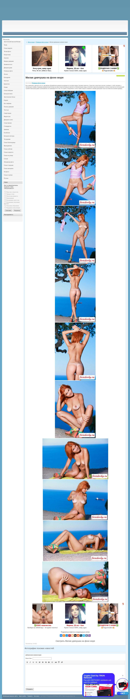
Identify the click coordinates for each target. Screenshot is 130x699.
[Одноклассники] (64, 635)
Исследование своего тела (12, 200)
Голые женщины (8, 168)
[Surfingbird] (84, 635)
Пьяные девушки (9, 106)
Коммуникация (10, 198)
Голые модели (8, 48)
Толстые (6, 110)
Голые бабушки (8, 90)
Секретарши (7, 113)
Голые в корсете (8, 152)
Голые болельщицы (9, 142)
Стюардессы (7, 126)
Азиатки (6, 58)
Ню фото (6, 171)
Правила (29, 696)
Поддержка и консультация (13, 207)
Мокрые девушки (9, 61)
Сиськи (6, 158)
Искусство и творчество (12, 192)
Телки (5, 45)
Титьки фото (7, 51)
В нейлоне (7, 132)
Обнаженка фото (9, 162)
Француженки (8, 145)
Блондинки (7, 77)
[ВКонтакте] (61, 635)
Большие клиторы (9, 136)
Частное (6, 80)
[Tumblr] (86, 635)
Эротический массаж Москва (12, 41)
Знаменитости (8, 64)
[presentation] (27, 662)
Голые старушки (8, 165)
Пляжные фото (8, 71)
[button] (27, 662)
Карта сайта (22, 696)
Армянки (6, 129)
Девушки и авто (8, 119)
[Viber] (89, 635)
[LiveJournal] (81, 635)
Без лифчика (7, 103)
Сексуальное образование (12, 205)
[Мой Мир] (67, 635)
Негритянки (7, 54)
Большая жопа (8, 93)
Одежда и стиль (10, 194)
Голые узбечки (8, 149)
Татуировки (7, 139)
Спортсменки (8, 123)
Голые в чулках (8, 175)
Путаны (6, 178)
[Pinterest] (69, 635)
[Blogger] (72, 635)
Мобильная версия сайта (10, 696)
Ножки (6, 87)
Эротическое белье (9, 97)
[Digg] (75, 635)
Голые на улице (8, 155)
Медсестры (7, 116)
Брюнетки (7, 84)
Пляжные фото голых (38, 83)
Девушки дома (8, 67)
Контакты (36, 696)
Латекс (6, 74)
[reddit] (78, 635)
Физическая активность (12, 196)
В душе (6, 100)
